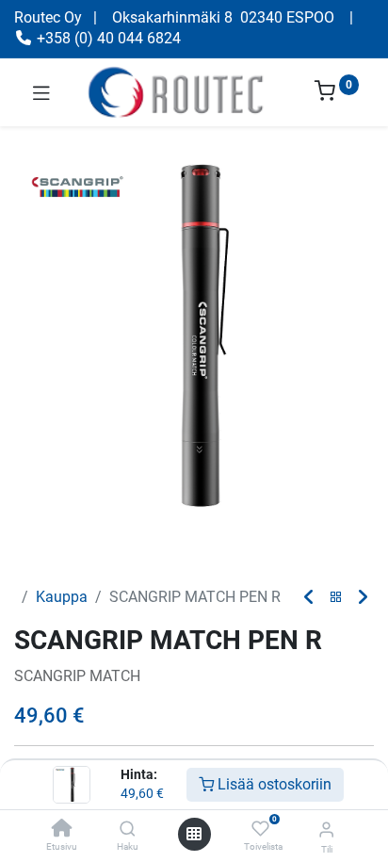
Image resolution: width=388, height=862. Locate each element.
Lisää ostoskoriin (272, 784)
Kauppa (62, 597)
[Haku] (128, 829)
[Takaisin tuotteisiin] (336, 598)
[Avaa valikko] (194, 833)
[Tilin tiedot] (326, 829)
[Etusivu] (62, 829)
